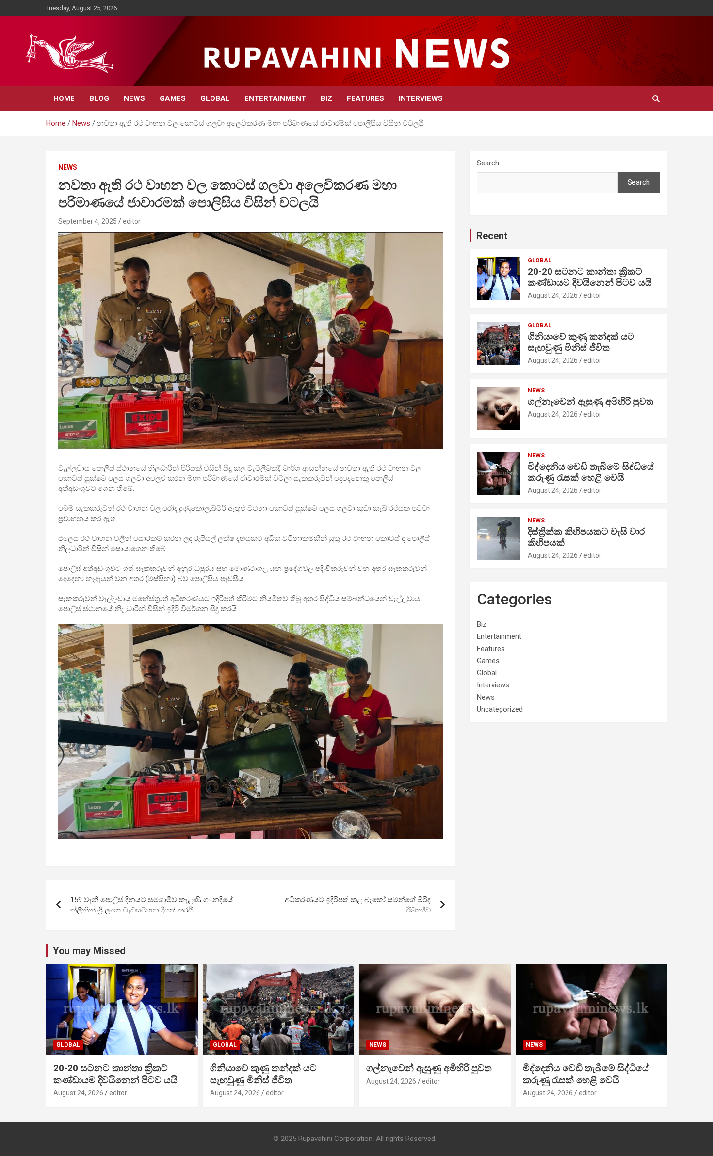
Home (64, 98)
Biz (326, 98)
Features (365, 98)
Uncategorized (500, 709)
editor (132, 221)
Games (173, 98)
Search (488, 163)
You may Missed (89, 951)
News (134, 98)
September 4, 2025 (87, 221)
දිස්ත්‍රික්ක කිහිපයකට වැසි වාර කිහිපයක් (586, 537)
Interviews (421, 98)
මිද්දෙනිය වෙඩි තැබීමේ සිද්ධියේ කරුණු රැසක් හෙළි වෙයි (591, 472)
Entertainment (275, 98)
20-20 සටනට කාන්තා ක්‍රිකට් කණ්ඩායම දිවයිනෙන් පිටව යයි (590, 277)
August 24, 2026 (553, 295)
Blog (99, 98)
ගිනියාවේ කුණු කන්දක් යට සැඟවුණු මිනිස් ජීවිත (581, 342)
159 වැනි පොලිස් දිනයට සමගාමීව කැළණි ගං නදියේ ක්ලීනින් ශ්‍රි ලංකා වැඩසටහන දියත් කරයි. (151, 904)
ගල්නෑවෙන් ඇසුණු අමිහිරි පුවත (590, 401)
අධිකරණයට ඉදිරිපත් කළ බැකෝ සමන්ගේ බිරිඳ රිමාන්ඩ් (358, 904)
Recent (491, 236)
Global (215, 98)
